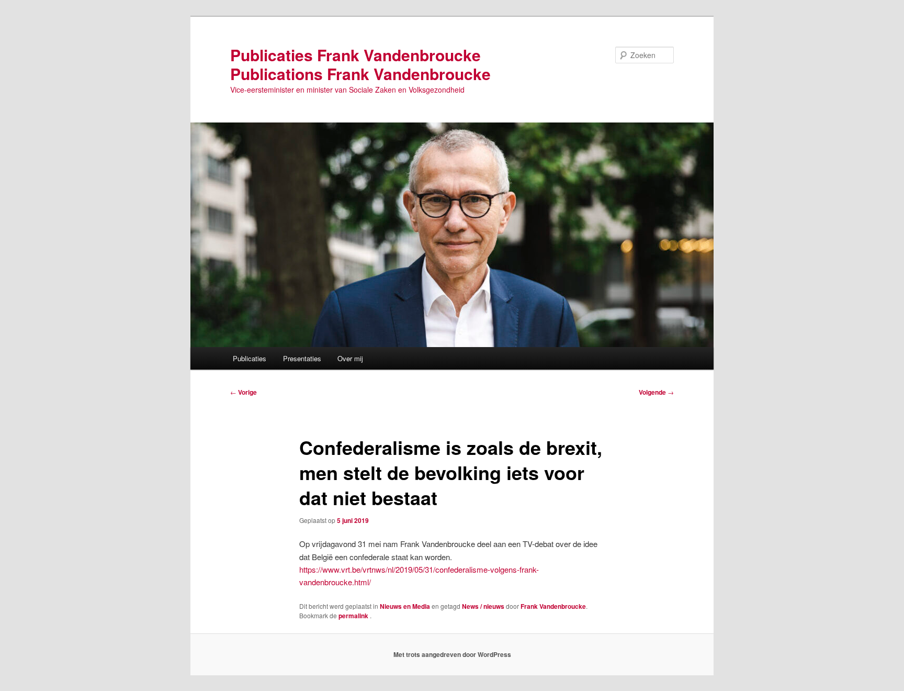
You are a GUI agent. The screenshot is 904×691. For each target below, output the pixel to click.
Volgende (656, 392)
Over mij (350, 358)
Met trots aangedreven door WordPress (452, 654)
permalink (354, 615)
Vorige (243, 392)
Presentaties (302, 358)
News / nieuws (483, 606)
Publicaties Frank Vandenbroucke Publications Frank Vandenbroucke (360, 64)
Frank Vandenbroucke (553, 606)
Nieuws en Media (405, 606)
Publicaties (249, 358)
